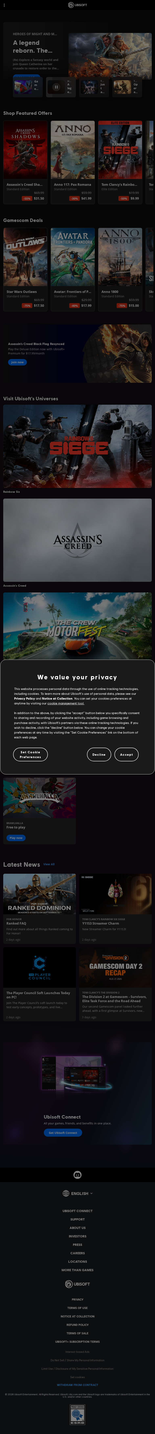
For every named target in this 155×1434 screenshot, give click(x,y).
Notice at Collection (57, 698)
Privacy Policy (24, 698)
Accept (126, 754)
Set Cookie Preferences (30, 754)
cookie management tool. (65, 703)
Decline (99, 754)
